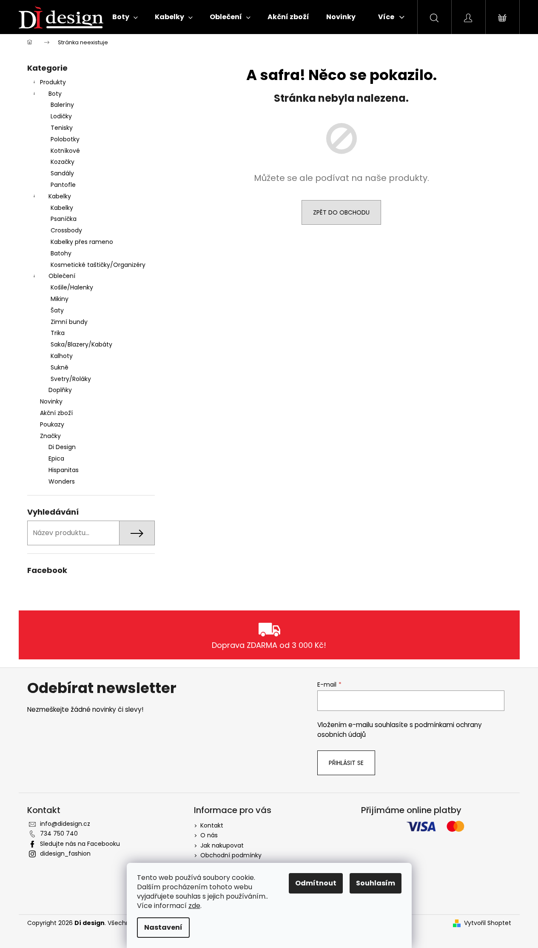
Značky (50, 436)
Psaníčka (64, 219)
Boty (55, 93)
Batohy (61, 253)
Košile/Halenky (72, 287)
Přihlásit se (346, 763)
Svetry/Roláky (71, 379)
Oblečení (61, 276)
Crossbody (66, 230)
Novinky (51, 401)
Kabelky (59, 196)
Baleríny (62, 104)
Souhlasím (375, 883)
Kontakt (211, 825)
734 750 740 (59, 833)
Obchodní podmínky (231, 855)
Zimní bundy (69, 322)
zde (194, 906)
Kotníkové (65, 150)
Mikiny (59, 299)
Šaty (57, 310)
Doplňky (60, 390)
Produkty (53, 82)
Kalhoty (62, 356)
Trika (58, 333)
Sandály (62, 173)
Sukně (59, 367)
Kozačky (62, 162)
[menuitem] (125, 17)
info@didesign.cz (65, 823)
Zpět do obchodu (341, 212)
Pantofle (63, 184)
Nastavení (163, 927)
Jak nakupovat (222, 845)
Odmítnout (315, 883)
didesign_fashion (65, 853)
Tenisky (62, 127)
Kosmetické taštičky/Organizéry (98, 265)
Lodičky (61, 116)
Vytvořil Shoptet (487, 923)
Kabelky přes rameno (82, 242)
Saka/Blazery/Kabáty (81, 344)
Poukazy (52, 424)
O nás (209, 835)
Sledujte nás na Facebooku (80, 843)
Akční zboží (56, 413)
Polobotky (65, 139)
